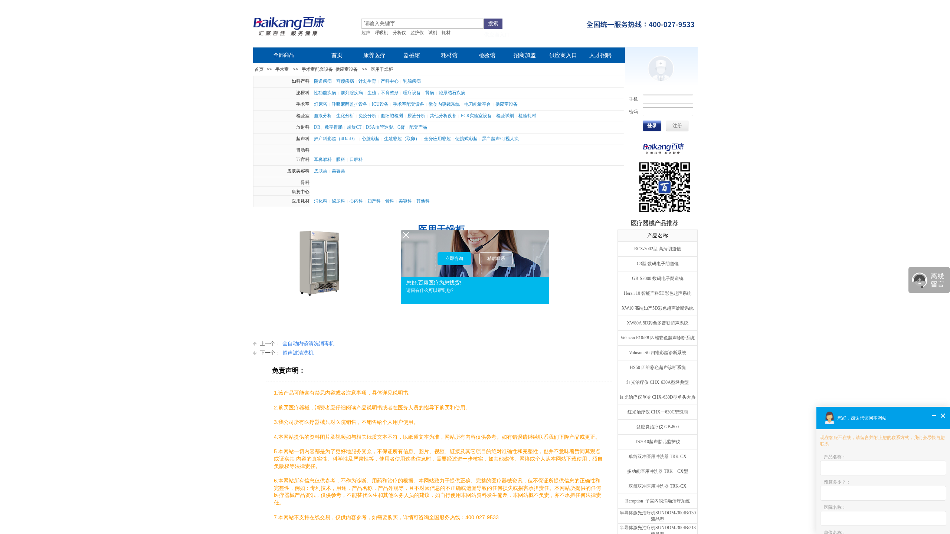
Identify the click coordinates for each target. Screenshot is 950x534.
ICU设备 (380, 104)
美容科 (405, 201)
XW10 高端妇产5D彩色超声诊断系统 (658, 308)
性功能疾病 (325, 92)
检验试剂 (505, 115)
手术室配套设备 (317, 69)
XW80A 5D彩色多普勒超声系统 (657, 323)
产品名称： (835, 456)
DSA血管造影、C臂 (385, 127)
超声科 (302, 138)
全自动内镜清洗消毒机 (297, 343)
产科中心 (390, 81)
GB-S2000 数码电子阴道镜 (658, 278)
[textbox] (422, 24)
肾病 (429, 92)
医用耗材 (300, 201)
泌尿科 (302, 92)
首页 (259, 69)
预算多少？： (837, 482)
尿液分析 (416, 115)
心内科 (356, 201)
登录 (652, 125)
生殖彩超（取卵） (402, 138)
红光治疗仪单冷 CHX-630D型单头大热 (657, 397)
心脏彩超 (371, 138)
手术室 (282, 69)
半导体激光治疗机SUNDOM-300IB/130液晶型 (658, 516)
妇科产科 (300, 81)
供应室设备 (346, 69)
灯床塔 (320, 104)
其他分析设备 (443, 115)
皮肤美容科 (298, 171)
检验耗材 (527, 115)
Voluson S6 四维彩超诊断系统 (657, 352)
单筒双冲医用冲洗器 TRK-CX (658, 456)
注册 (677, 125)
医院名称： (835, 507)
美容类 (338, 171)
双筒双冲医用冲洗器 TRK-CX (658, 486)
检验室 (302, 115)
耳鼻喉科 (323, 159)
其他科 (423, 201)
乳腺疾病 (412, 81)
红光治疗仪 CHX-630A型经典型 (657, 382)
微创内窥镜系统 (444, 104)
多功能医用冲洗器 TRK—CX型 (657, 471)
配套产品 (418, 127)
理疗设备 (412, 92)
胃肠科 (302, 150)
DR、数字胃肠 (328, 127)
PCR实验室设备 (476, 115)
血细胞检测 (392, 115)
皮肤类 (320, 171)
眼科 (340, 159)
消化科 (320, 201)
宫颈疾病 (345, 81)
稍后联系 (496, 258)
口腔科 (356, 159)
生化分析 (345, 115)
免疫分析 (367, 115)
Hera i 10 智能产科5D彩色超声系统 (657, 293)
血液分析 (323, 115)
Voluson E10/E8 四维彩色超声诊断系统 (657, 337)
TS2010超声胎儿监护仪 (657, 441)
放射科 (302, 127)
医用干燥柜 (382, 69)
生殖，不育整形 (383, 92)
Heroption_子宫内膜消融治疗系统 (657, 501)
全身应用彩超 (437, 138)
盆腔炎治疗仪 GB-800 (657, 426)
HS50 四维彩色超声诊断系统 (658, 367)
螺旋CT (354, 127)
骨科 (305, 182)
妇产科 (374, 201)
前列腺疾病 (352, 92)
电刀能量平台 (477, 104)
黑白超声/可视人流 (500, 138)
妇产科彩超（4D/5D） (335, 138)
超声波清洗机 (287, 353)
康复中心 (300, 191)
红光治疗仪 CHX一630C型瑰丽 (658, 412)
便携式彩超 (466, 138)
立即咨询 (454, 258)
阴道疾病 (323, 81)
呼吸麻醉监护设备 (349, 104)
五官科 (302, 159)
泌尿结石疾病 (452, 92)
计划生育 (367, 81)
